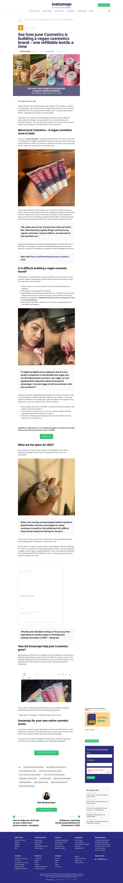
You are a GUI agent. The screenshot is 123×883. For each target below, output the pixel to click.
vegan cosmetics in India (41, 782)
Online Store (19, 837)
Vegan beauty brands (25, 782)
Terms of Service (60, 879)
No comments (50, 51)
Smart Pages (38, 840)
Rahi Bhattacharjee (25, 51)
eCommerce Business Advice (103, 844)
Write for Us (75, 879)
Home (19, 19)
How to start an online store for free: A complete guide (97, 802)
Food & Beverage (19, 864)
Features (58, 837)
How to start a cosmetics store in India (50, 771)
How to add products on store (27, 771)
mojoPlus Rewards (60, 848)
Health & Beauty (19, 866)
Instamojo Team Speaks (101, 842)
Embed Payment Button (41, 846)
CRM (16, 848)
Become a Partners (80, 858)
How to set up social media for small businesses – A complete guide (97, 809)
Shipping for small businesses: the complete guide (96, 815)
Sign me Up (46, 436)
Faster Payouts (39, 848)
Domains (17, 842)
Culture (57, 860)
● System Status (79, 862)
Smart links (38, 844)
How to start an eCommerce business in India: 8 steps (97, 795)
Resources (38, 856)
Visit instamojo (104, 5)
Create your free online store (46, 753)
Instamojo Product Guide (102, 840)
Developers (79, 837)
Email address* (91, 760)
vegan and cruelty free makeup (62, 778)
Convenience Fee (59, 846)
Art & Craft (18, 860)
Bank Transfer (58, 844)
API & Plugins (78, 840)
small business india (45, 778)
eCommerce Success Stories (103, 846)
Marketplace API (79, 848)
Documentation (79, 842)
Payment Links (39, 842)
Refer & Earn (78, 860)
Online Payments (40, 837)
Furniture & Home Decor (21, 862)
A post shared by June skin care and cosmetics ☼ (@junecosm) (40, 622)
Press (56, 862)
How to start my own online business (54, 774)
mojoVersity (38, 858)
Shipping (17, 844)
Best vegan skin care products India (33, 767)
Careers (57, 864)
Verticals (17, 856)
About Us (57, 858)
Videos (36, 862)
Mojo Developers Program (82, 844)
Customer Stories (39, 868)
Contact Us (58, 866)
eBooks (37, 860)
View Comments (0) (45, 810)
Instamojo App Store (60, 842)
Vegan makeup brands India (26, 786)
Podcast (37, 864)
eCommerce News (100, 848)
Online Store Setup (20, 840)
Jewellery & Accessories (21, 868)
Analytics (17, 846)
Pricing (76, 856)
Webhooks (78, 846)
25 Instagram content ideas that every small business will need (97, 822)
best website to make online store (56, 767)
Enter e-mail (90, 730)
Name (88, 753)
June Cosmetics (23, 655)
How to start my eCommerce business (29, 774)
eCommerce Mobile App (61, 840)
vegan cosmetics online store (59, 782)
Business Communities (41, 866)
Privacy (68, 879)
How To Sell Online (100, 850)
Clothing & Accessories (21, 858)
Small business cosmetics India (27, 778)
